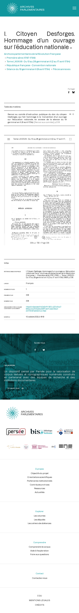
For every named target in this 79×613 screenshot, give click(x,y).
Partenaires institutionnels (39, 481)
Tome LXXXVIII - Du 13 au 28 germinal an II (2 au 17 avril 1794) (38, 61)
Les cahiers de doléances (39, 523)
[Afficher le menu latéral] (8, 139)
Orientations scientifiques (39, 477)
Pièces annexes (61, 69)
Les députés (39, 519)
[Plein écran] (70, 139)
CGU (39, 595)
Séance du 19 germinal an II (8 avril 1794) (28, 69)
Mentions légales (39, 600)
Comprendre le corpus (39, 547)
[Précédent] (36, 237)
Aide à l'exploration (39, 550)
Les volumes (39, 515)
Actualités (39, 492)
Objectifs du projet (40, 473)
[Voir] (71, 47)
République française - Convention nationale (31, 65)
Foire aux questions (39, 554)
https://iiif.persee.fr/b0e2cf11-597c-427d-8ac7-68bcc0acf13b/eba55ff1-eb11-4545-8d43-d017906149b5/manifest (44, 309)
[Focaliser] (73, 114)
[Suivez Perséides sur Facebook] (35, 350)
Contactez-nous (39, 578)
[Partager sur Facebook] (68, 92)
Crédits (39, 605)
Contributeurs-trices (39, 484)
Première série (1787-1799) (21, 57)
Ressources (39, 488)
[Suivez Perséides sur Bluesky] (44, 350)
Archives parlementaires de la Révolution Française (32, 53)
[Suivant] (43, 237)
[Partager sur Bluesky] (73, 92)
